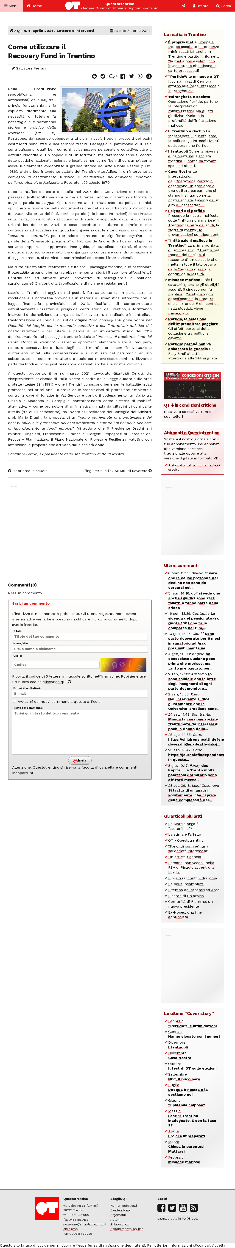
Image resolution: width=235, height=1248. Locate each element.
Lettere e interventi (75, 30)
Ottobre (192, 1066)
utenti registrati (101, 613)
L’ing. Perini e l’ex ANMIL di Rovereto (115, 471)
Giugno (186, 1102)
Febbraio (192, 1023)
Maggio (192, 1118)
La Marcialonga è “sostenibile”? (183, 826)
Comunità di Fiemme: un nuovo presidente (190, 904)
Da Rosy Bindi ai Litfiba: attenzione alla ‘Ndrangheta (192, 351)
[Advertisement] (80, 531)
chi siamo (70, 1229)
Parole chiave (120, 1210)
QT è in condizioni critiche (190, 405)
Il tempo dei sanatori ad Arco (193, 890)
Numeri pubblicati (123, 1205)
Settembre (184, 1076)
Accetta (218, 1245)
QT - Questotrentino (186, 840)
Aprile (186, 1133)
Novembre (179, 1055)
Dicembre (178, 1044)
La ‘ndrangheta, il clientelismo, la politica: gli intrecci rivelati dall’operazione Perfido (193, 138)
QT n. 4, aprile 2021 (35, 30)
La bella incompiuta (186, 884)
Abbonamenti (120, 1224)
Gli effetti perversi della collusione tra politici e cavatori (193, 328)
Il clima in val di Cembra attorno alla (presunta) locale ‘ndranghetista (194, 83)
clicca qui (201, 1245)
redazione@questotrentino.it (84, 1224)
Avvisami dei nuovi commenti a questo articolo (59, 701)
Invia (81, 760)
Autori (115, 1219)
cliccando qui (55, 682)
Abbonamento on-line (126, 1229)
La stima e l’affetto (184, 834)
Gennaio (194, 1034)
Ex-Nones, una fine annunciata (185, 914)
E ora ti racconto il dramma (192, 878)
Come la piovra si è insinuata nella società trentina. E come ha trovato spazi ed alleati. (193, 158)
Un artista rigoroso (184, 857)
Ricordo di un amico (186, 896)
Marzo (186, 1146)
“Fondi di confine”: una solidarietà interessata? (188, 848)
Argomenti (118, 1215)
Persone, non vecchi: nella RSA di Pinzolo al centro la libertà (191, 868)
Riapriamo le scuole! (29, 471)
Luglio (188, 1090)
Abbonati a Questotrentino (192, 432)
